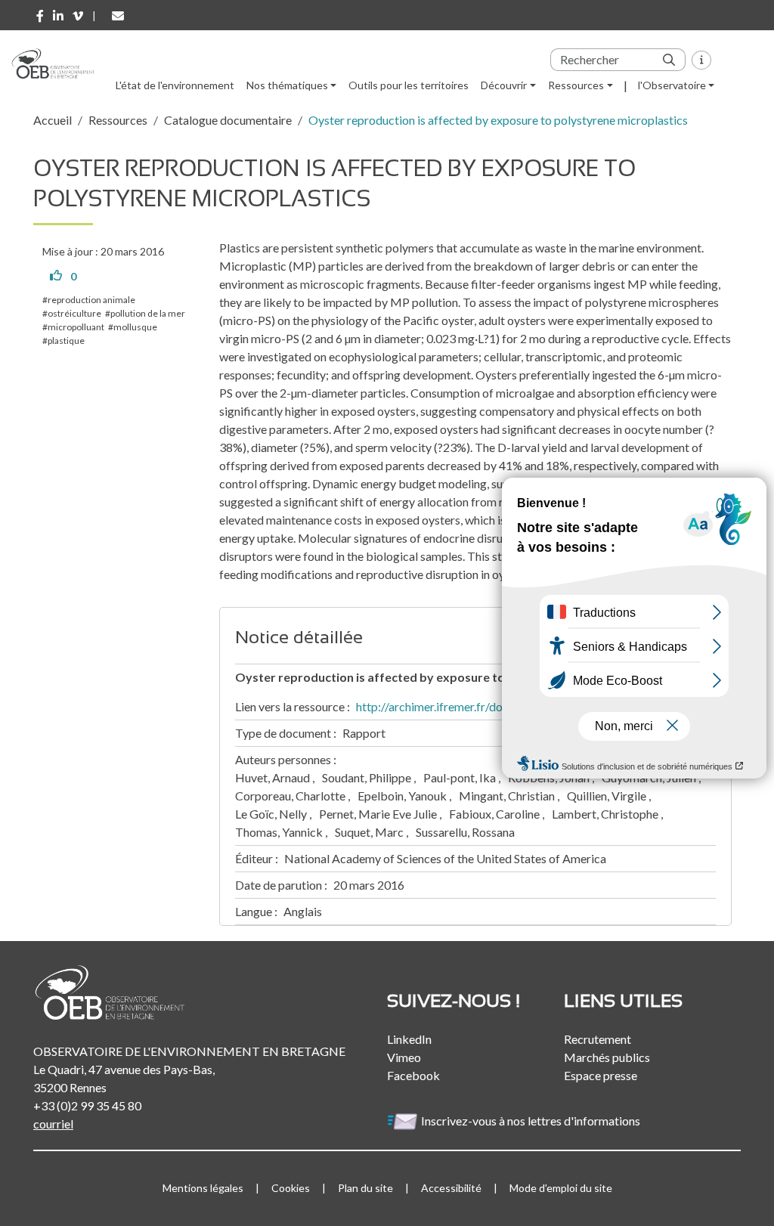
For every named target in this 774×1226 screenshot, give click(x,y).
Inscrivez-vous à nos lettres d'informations (531, 1120)
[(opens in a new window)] (40, 16)
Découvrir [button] (504, 85)
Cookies (290, 1187)
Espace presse (600, 1075)
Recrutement (597, 1039)
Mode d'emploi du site (560, 1187)
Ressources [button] (576, 85)
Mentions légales (203, 1187)
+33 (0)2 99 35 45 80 (87, 1105)
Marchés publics (607, 1057)
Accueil (52, 120)
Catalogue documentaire (228, 120)
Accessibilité (451, 1187)
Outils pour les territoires (408, 85)
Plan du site (365, 1187)
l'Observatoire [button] (672, 85)
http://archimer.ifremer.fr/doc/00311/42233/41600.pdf (500, 706)
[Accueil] (59, 63)
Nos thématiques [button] (287, 85)
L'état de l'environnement (175, 85)
